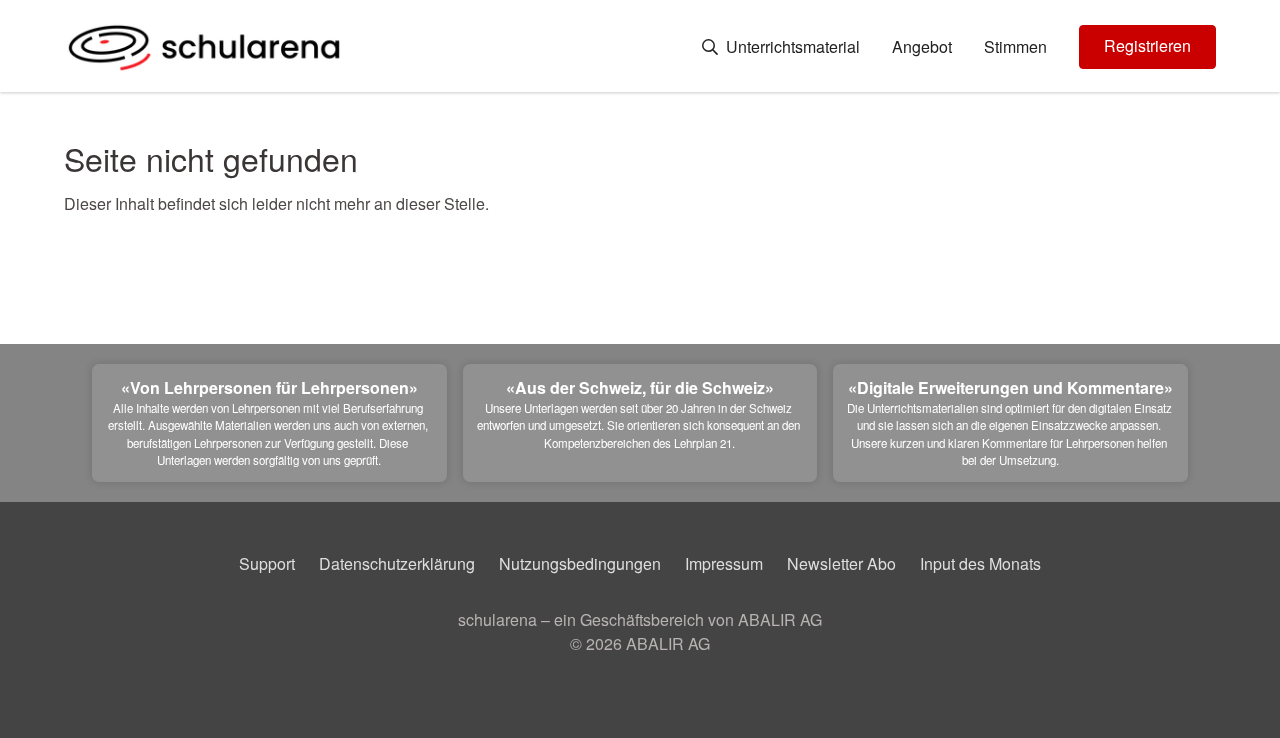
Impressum (724, 563)
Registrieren (1147, 45)
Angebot (922, 47)
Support (267, 563)
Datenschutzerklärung (397, 563)
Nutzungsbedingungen (580, 563)
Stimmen (1015, 47)
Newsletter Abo (841, 563)
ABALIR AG (668, 643)
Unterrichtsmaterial (791, 47)
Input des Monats (980, 563)
